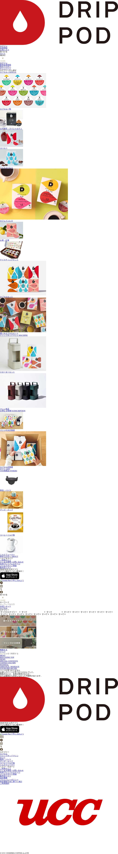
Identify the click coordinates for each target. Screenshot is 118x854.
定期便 (12, 411)
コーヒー (3, 148)
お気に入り (4, 50)
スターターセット (7, 372)
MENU (3, 655)
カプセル (8, 72)
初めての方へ (5, 67)
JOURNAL (4, 665)
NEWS (2, 659)
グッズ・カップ (6, 510)
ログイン (3, 46)
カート (3, 53)
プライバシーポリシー (9, 780)
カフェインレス (6, 221)
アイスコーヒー (6, 168)
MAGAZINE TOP (7, 657)
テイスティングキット (9, 260)
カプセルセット (6, 297)
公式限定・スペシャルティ (11, 129)
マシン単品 (4, 409)
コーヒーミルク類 (7, 535)
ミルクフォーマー (7, 555)
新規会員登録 (5, 65)
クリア (3, 652)
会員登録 (3, 48)
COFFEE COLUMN (8, 663)
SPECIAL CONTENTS (9, 661)
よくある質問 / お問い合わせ (12, 562)
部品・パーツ (5, 490)
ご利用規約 (4, 783)
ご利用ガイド (5, 560)
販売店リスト (5, 568)
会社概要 (3, 778)
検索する (3, 650)
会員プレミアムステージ (10, 564)
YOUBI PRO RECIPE (8, 668)
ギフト (5, 469)
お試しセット (5, 606)
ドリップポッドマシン (14, 335)
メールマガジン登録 (8, 566)
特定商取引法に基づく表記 (11, 782)
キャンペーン (5, 68)
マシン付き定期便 (7, 430)
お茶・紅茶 (4, 240)
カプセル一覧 (5, 109)
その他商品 (8, 471)
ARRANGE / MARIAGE (9, 667)
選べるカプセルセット (9, 333)
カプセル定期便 (6, 467)
